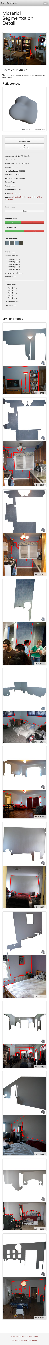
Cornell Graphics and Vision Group (24, 1337)
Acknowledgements (29, 1340)
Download (16, 1340)
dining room (15, 193)
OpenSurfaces (9, 3)
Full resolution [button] (24, 142)
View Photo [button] (24, 148)
